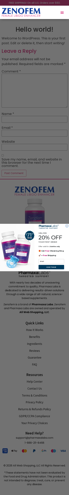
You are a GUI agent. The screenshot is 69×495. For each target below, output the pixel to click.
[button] (62, 12)
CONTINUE (51, 267)
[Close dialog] (66, 225)
